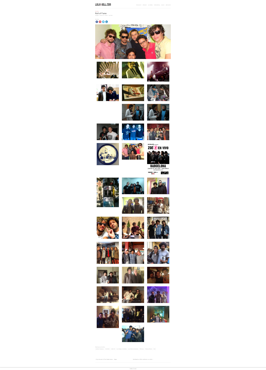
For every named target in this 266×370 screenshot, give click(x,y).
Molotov (142, 349)
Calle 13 (113, 349)
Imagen (97, 15)
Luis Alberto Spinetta (133, 349)
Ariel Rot (107, 349)
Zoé (154, 349)
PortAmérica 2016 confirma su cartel (143, 359)
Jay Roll (110, 15)
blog (163, 5)
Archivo (168, 5)
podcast (139, 5)
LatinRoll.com (103, 4)
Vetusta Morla (148, 349)
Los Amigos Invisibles (122, 349)
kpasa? (145, 5)
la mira (150, 5)
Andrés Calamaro (100, 349)
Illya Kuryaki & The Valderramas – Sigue (106, 359)
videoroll (157, 5)
